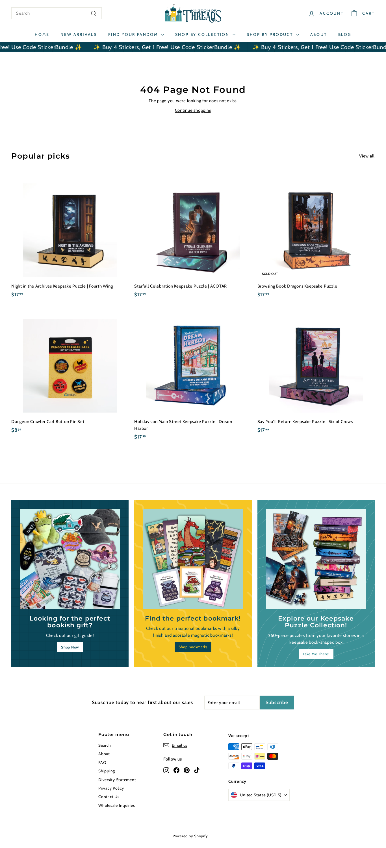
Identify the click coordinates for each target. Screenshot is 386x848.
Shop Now (70, 647)
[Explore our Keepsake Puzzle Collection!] (316, 559)
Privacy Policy (111, 788)
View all (367, 156)
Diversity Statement (117, 779)
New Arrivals (78, 34)
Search (104, 745)
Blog (344, 34)
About (318, 34)
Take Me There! (316, 654)
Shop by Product (271, 34)
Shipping (106, 771)
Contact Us (109, 796)
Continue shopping (193, 110)
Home (42, 34)
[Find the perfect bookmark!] (193, 559)
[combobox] (56, 13)
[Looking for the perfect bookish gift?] (70, 559)
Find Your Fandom (134, 34)
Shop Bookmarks (193, 647)
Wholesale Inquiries (116, 805)
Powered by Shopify (190, 836)
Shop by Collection (203, 34)
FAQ (102, 762)
